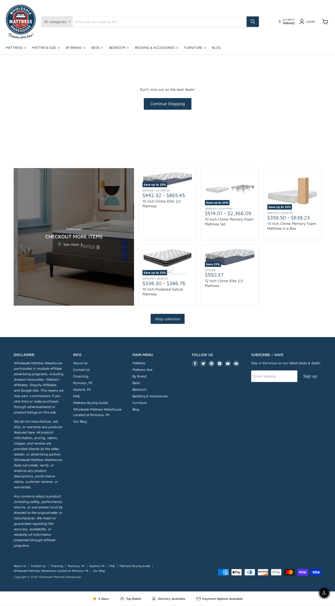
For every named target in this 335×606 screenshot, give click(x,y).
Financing (80, 376)
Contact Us (81, 370)
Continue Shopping (167, 103)
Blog (216, 47)
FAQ (76, 396)
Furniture (193, 47)
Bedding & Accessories (155, 47)
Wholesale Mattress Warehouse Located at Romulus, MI (51, 570)
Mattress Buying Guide (90, 403)
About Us (80, 363)
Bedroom (117, 47)
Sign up (310, 376)
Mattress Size (44, 47)
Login (310, 21)
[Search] (253, 21)
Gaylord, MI (82, 389)
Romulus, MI (82, 383)
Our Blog (80, 421)
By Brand (74, 47)
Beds (95, 47)
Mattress (14, 47)
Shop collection (167, 319)
